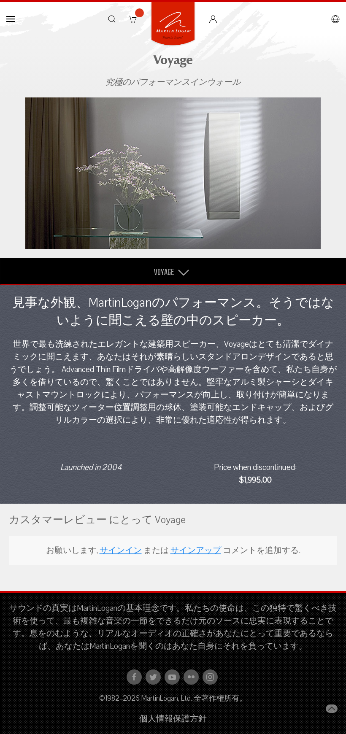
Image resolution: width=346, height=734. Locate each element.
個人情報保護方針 (173, 718)
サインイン (121, 550)
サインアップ (195, 550)
